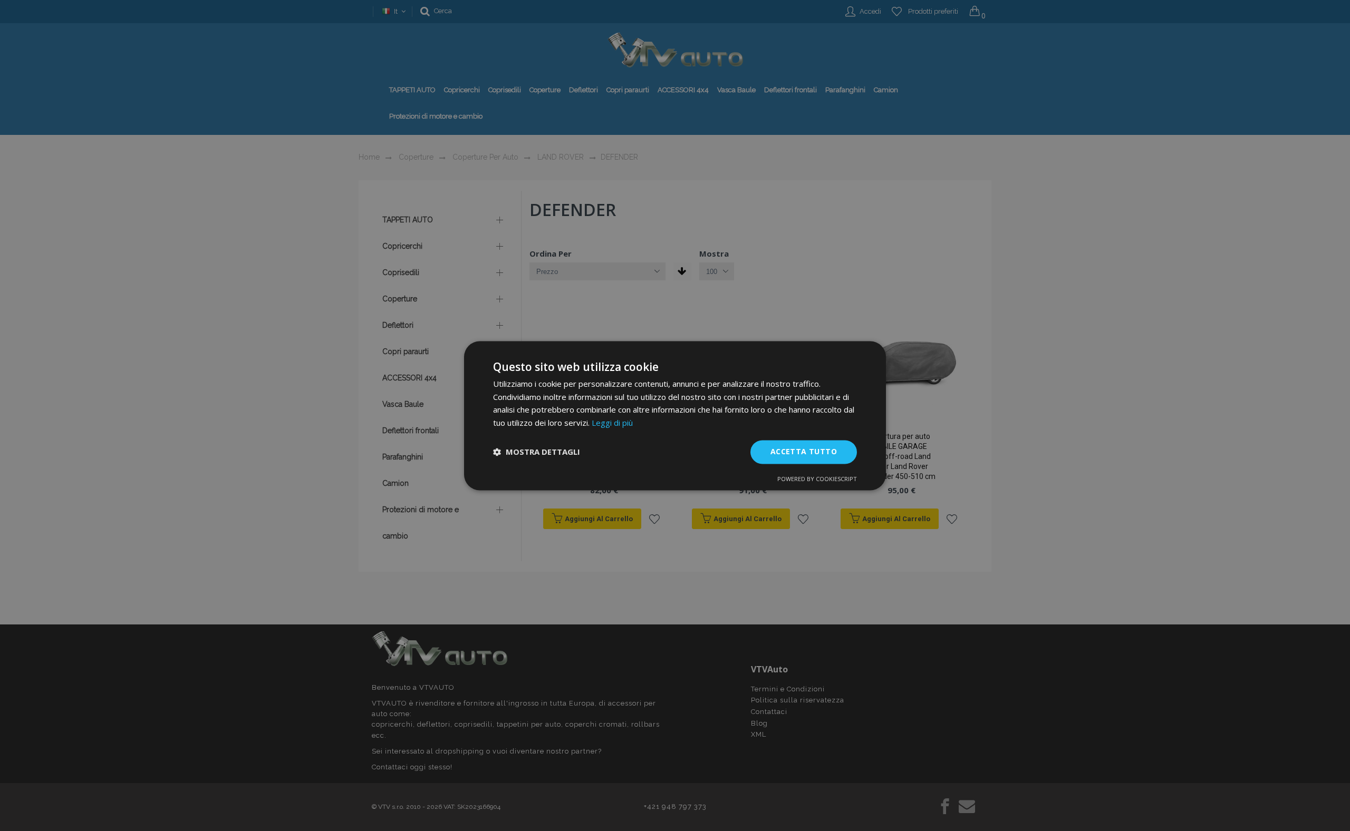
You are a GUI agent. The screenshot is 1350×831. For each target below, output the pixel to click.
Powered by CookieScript (817, 479)
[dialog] (675, 415)
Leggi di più (612, 423)
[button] (536, 452)
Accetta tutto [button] (803, 451)
